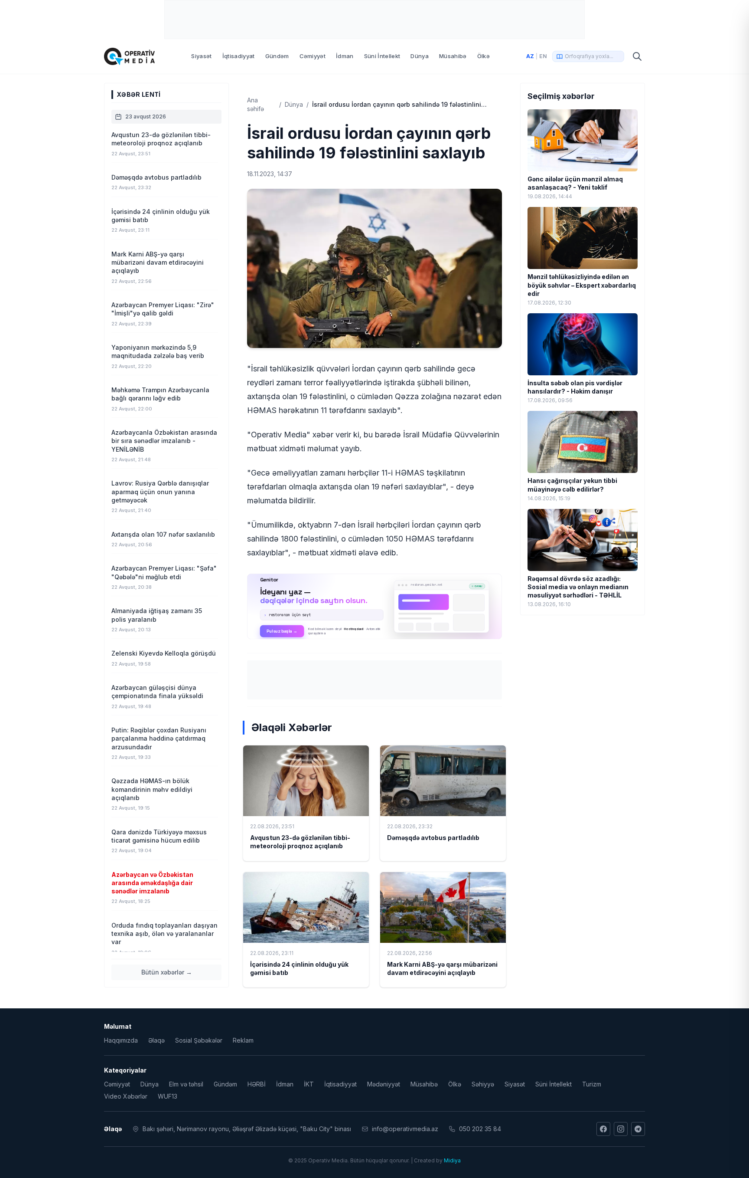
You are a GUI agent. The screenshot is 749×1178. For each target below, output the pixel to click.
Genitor (374, 606)
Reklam (243, 1040)
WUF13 (167, 1096)
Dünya (419, 56)
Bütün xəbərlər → (166, 972)
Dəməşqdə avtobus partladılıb (433, 837)
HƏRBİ (256, 1084)
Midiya (452, 1160)
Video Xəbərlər (125, 1096)
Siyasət (201, 56)
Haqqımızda (121, 1040)
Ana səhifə (255, 104)
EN (543, 56)
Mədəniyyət (383, 1084)
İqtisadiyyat (238, 56)
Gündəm (277, 56)
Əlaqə (156, 1040)
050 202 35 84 (480, 1128)
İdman (345, 56)
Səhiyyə (483, 1084)
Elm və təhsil (186, 1084)
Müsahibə (453, 56)
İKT (309, 1084)
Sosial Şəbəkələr (198, 1040)
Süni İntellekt (382, 56)
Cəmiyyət (313, 56)
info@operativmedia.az (405, 1128)
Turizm (591, 1084)
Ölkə (483, 56)
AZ (530, 56)
